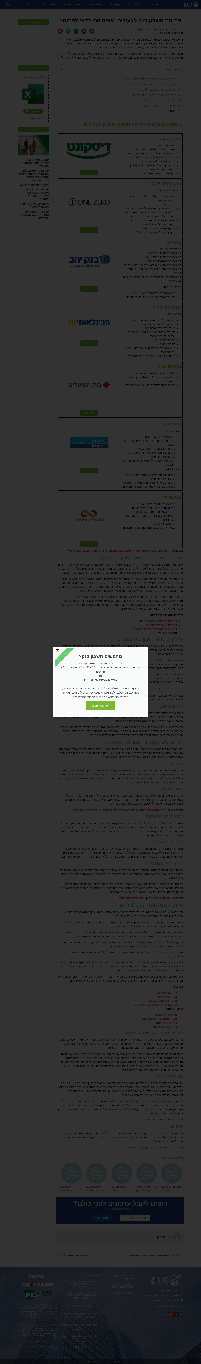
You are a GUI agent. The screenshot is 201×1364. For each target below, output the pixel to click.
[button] (57, 651)
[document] (100, 682)
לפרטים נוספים (100, 705)
